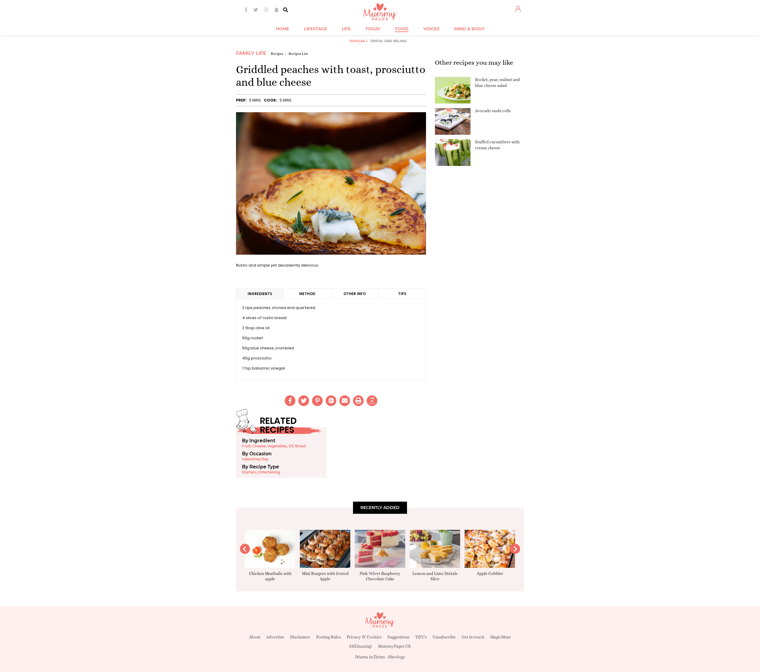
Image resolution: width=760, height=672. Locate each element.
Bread (300, 446)
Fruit (246, 446)
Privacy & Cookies (364, 637)
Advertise (275, 637)
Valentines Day (255, 459)
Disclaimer (300, 637)
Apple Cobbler (490, 573)
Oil (291, 446)
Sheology (396, 656)
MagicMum (500, 637)
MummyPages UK (394, 646)
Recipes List (298, 54)
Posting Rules (328, 637)
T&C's (421, 637)
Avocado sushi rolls (493, 110)
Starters (249, 472)
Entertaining (269, 472)
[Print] (358, 400)
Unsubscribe (444, 637)
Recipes (277, 54)
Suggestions (398, 637)
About (254, 637)
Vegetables (277, 446)
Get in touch (473, 637)
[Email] (344, 400)
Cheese (258, 446)
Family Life (251, 53)
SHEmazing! (360, 646)
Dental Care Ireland (388, 41)
